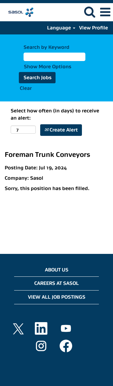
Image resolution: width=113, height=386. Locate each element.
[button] (105, 12)
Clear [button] (26, 88)
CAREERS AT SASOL (56, 283)
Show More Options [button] (47, 66)
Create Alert (63, 129)
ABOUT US (56, 269)
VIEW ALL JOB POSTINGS (56, 297)
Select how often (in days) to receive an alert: (55, 114)
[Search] (89, 12)
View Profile (93, 27)
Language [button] (59, 27)
